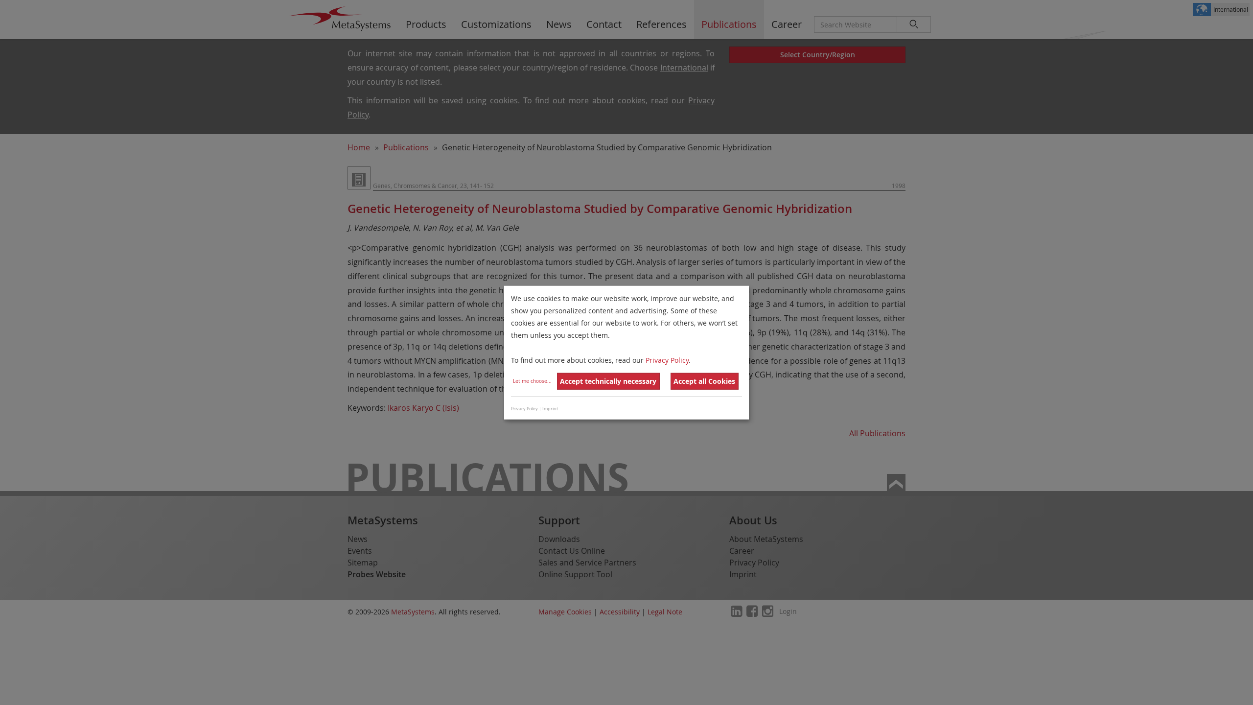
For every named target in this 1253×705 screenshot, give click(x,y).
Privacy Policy (667, 359)
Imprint (550, 409)
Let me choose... (532, 381)
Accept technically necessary (608, 381)
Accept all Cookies (704, 381)
